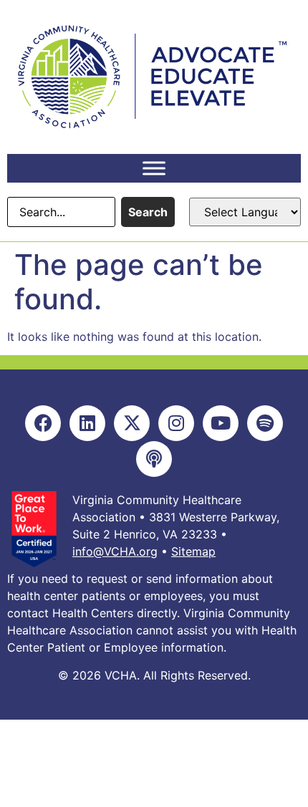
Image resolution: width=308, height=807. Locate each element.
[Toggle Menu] (154, 168)
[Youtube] (221, 423)
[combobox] (61, 212)
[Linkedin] (87, 423)
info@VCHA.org (115, 551)
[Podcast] (154, 459)
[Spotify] (265, 423)
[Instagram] (176, 423)
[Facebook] (43, 423)
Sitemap (193, 551)
